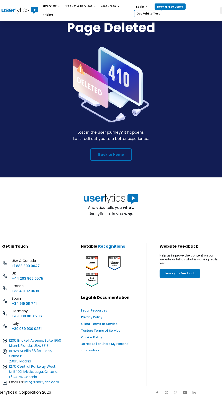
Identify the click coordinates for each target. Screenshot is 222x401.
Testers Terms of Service (100, 330)
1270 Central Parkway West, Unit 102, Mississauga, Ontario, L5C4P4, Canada (33, 371)
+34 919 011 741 (24, 303)
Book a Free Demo (170, 6)
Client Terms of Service (99, 324)
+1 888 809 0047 (25, 265)
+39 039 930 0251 (26, 328)
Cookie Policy (91, 337)
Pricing (48, 14)
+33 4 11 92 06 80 (25, 291)
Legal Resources (94, 310)
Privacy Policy (91, 317)
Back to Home (111, 154)
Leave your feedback (180, 273)
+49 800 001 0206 (26, 316)
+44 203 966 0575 (27, 278)
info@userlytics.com (41, 382)
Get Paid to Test (148, 13)
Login (140, 6)
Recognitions (111, 246)
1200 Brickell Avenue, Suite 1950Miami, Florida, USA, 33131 (35, 343)
